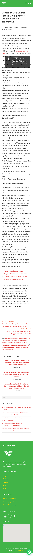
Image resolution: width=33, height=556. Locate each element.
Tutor (4, 485)
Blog (4, 488)
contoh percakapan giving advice (11, 345)
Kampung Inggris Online (10, 502)
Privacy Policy (20, 550)
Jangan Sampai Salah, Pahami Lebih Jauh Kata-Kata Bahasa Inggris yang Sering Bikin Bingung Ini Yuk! (16, 362)
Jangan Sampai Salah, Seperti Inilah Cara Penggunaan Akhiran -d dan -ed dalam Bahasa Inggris (16, 386)
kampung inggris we (7, 349)
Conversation (24, 27)
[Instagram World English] (5, 516)
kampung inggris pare (22, 347)
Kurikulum (6, 482)
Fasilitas (5, 479)
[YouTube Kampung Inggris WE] (14, 516)
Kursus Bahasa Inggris (9, 498)
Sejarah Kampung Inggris (10, 505)
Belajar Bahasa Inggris (11, 27)
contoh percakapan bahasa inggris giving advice (15, 344)
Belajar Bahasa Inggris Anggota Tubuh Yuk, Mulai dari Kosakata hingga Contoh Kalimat (16, 374)
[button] (29, 552)
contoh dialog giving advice (19, 342)
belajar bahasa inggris (11, 338)
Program (5, 476)
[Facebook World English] (10, 516)
